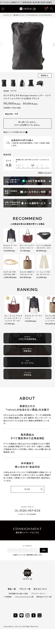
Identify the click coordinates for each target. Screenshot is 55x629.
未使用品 (28, 374)
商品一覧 (12, 589)
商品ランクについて (45, 173)
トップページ (7, 15)
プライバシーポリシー (38, 593)
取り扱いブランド (19, 15)
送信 (43, 550)
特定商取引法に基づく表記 (18, 593)
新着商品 (27, 350)
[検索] (51, 9)
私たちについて (40, 589)
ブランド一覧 (24, 589)
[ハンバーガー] (3, 9)
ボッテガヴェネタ (31, 15)
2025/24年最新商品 (27, 338)
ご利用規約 (8, 597)
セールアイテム (27, 362)
